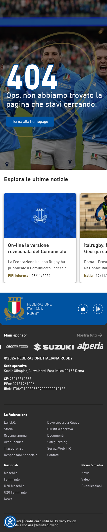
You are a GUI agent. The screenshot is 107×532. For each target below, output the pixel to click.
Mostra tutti (87, 335)
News (8, 499)
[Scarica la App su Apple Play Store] (83, 309)
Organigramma (15, 435)
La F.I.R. (10, 422)
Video (85, 479)
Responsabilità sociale (20, 455)
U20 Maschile (14, 486)
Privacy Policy (65, 521)
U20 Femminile (15, 492)
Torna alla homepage (30, 121)
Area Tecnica (13, 442)
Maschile (10, 473)
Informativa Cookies (18, 525)
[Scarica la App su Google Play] (98, 309)
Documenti (55, 435)
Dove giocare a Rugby (63, 422)
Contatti (52, 455)
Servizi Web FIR (59, 448)
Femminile (12, 479)
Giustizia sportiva (60, 429)
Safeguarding (57, 442)
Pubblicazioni (91, 486)
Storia (8, 429)
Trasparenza (13, 448)
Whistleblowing (46, 525)
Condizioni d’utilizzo (38, 521)
